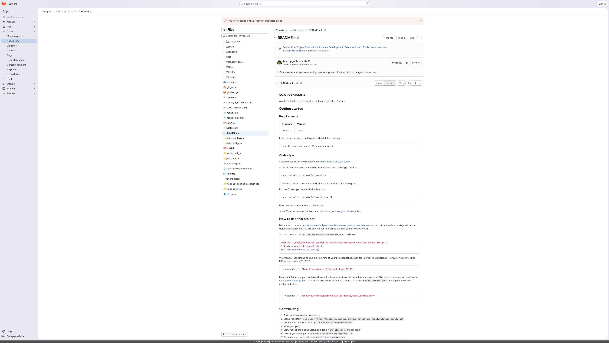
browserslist (336, 277)
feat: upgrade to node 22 (297, 61)
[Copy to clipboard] (415, 146)
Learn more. (370, 72)
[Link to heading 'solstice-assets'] (307, 94)
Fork (286, 315)
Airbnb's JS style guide (337, 161)
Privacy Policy (317, 341)
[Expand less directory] (224, 67)
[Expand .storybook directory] (224, 42)
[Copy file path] (325, 30)
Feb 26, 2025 (311, 64)
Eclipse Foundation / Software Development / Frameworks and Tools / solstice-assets (342, 47)
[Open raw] (414, 83)
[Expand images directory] (224, 52)
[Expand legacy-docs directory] (224, 62)
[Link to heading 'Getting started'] (305, 109)
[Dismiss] (420, 21)
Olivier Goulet (289, 64)
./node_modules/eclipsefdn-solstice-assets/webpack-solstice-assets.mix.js (341, 225)
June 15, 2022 (302, 261)
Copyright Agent (347, 341)
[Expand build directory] (224, 47)
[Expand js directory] (224, 57)
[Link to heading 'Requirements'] (299, 116)
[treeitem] (245, 41)
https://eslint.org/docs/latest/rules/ (343, 211)
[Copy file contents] (409, 83)
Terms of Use (331, 341)
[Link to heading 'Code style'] (295, 155)
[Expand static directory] (224, 72)
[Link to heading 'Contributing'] (300, 309)
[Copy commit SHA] (406, 62)
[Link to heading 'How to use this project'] (316, 219)
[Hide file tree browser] (223, 29)
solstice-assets (301, 315)
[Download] (419, 83)
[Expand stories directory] (224, 77)
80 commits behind (293, 50)
